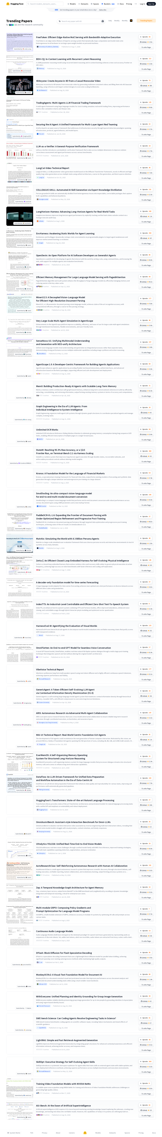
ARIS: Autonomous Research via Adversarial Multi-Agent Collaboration (72, 713)
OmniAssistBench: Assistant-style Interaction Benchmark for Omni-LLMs (73, 822)
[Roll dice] (102, 21)
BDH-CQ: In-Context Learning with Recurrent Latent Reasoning (68, 58)
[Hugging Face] (85, 1132)
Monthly (125, 21)
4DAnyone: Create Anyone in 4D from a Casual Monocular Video (68, 80)
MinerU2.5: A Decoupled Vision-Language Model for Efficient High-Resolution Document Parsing (60, 299)
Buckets (109, 4)
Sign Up (151, 4)
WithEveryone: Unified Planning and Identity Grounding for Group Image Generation (79, 996)
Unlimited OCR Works (47, 429)
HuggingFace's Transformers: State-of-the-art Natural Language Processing (75, 800)
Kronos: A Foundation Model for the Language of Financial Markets (70, 473)
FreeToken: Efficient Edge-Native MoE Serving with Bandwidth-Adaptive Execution (78, 37)
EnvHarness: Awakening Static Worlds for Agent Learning (65, 233)
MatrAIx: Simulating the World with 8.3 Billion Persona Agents (67, 538)
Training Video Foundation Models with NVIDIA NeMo (63, 1083)
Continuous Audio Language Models (54, 931)
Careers (72, 1133)
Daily (110, 21)
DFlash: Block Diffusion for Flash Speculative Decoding (64, 952)
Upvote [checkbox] (146, 37)
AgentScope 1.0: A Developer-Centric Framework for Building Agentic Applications (78, 364)
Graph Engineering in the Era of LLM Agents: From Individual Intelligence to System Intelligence (61, 408)
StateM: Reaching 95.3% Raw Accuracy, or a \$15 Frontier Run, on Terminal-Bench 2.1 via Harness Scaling (64, 451)
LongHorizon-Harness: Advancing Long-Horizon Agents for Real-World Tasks (75, 211)
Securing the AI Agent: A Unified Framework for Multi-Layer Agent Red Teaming (76, 124)
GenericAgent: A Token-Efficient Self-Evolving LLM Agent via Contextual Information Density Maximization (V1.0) (65, 691)
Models (73, 4)
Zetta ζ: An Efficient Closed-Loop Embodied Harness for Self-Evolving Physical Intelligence (82, 560)
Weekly (117, 21)
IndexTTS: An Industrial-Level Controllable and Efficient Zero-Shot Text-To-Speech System (82, 604)
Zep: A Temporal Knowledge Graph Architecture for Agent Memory (69, 887)
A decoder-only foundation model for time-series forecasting (67, 582)
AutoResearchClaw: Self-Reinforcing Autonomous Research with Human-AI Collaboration (81, 865)
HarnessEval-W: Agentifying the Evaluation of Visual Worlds (66, 625)
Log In (142, 4)
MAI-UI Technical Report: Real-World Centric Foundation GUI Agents (71, 734)
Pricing (129, 4)
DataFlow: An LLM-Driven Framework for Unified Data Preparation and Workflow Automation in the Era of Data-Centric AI (70, 778)
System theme (15, 1133)
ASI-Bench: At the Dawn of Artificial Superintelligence (63, 1105)
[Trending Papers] (131, 20)
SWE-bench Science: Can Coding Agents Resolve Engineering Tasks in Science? (76, 1018)
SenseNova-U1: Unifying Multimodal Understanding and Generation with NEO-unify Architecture (63, 342)
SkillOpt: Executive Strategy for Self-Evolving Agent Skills (65, 1061)
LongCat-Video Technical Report (52, 168)
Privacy (44, 1133)
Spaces (96, 4)
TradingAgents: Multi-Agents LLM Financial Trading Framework (68, 102)
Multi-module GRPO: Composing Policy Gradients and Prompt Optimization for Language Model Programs (63, 909)
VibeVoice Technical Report (50, 669)
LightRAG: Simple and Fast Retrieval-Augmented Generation (67, 1040)
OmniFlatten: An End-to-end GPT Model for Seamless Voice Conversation (73, 647)
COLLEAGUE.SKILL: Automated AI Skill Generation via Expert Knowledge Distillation (79, 189)
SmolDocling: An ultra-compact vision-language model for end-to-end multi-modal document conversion (64, 495)
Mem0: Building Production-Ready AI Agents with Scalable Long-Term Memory (76, 386)
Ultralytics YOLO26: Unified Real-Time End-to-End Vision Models (69, 843)
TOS (31, 1133)
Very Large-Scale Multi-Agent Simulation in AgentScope (64, 320)
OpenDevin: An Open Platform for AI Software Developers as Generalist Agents (76, 255)
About (58, 1133)
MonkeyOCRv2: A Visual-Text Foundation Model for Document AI (69, 974)
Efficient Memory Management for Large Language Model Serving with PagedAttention (80, 277)
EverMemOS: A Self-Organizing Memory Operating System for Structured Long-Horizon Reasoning (61, 757)
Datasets (84, 4)
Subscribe (102, 10)
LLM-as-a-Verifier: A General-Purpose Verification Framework (67, 146)
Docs (122, 4)
